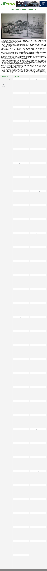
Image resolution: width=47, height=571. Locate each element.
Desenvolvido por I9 (37, 569)
